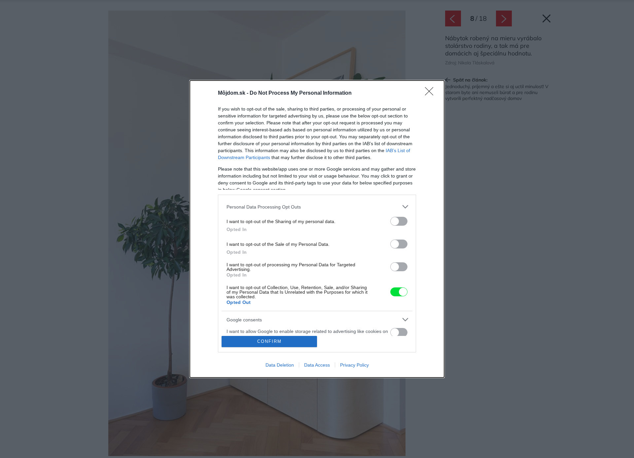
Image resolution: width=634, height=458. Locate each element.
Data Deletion (279, 365)
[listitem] (317, 206)
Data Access (317, 365)
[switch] (398, 221)
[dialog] (317, 229)
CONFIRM (269, 341)
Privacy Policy (354, 365)
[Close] (431, 93)
